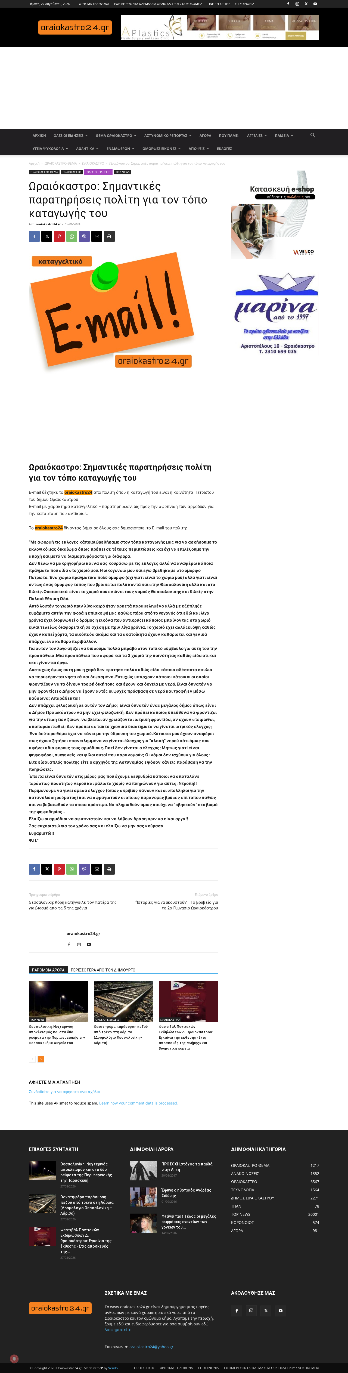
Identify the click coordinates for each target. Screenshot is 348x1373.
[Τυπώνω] (109, 236)
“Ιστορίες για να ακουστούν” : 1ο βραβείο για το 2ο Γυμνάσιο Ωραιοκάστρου (176, 905)
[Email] (96, 236)
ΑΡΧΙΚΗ (39, 135)
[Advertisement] (174, 88)
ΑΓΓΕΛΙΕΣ (255, 135)
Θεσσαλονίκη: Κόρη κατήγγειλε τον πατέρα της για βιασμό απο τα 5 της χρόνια (73, 905)
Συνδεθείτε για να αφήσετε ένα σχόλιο (64, 1091)
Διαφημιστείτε (118, 1329)
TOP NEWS (122, 172)
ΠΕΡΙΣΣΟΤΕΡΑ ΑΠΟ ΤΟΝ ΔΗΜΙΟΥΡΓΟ (103, 970)
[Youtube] (315, 4)
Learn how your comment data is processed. (138, 1103)
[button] (312, 135)
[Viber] (84, 236)
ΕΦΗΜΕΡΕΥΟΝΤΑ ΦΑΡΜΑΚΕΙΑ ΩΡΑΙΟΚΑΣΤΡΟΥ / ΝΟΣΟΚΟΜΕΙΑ (158, 4)
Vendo (113, 1368)
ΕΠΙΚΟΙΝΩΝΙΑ (244, 4)
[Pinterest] (59, 236)
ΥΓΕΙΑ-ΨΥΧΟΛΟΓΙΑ (48, 148)
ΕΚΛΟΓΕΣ (224, 148)
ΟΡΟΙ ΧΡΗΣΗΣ (144, 1368)
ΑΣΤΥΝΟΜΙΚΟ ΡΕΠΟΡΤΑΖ (165, 135)
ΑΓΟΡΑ (205, 135)
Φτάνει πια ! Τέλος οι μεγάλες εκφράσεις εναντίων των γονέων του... (188, 1221)
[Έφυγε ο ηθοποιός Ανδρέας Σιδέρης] (143, 1197)
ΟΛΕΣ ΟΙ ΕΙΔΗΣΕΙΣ (68, 135)
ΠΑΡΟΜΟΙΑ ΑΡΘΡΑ (48, 970)
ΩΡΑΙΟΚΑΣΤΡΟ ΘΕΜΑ (61, 163)
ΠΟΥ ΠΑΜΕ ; (229, 135)
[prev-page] (32, 1059)
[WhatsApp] (71, 236)
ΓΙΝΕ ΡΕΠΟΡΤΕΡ (218, 4)
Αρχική (34, 163)
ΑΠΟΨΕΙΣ (197, 148)
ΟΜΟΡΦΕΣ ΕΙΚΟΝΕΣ (159, 148)
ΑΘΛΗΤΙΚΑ (85, 148)
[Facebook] (288, 4)
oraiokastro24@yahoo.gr (151, 1346)
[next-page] (41, 1059)
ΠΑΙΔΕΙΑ (282, 135)
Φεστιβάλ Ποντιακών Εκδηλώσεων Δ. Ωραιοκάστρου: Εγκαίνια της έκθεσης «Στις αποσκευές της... (85, 1241)
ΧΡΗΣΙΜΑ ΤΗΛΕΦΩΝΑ (94, 4)
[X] (306, 4)
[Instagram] (297, 4)
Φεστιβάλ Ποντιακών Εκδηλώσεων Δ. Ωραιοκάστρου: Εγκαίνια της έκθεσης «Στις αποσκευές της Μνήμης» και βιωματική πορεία (186, 1037)
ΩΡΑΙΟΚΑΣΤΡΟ (93, 163)
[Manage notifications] (14, 1359)
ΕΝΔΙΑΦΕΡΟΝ (118, 148)
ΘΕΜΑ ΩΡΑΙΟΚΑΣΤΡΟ (114, 135)
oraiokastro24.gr (48, 224)
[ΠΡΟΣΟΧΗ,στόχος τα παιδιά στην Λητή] (143, 1170)
